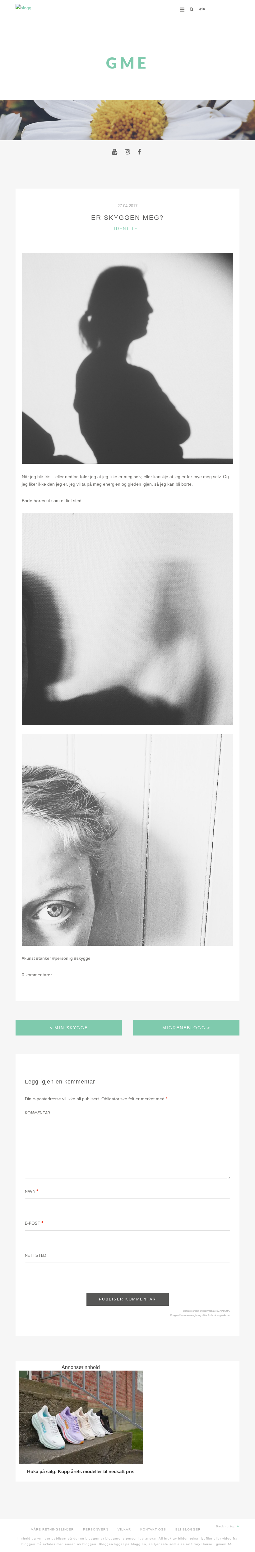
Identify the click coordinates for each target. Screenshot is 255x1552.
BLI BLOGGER (188, 1529)
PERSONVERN (95, 1529)
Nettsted (35, 1255)
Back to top (226, 1526)
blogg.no (138, 1544)
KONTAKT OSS (153, 1529)
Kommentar (37, 1113)
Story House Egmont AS (212, 1544)
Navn (32, 1191)
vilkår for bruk (209, 1315)
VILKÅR (124, 1529)
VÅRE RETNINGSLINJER (52, 1529)
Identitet (127, 228)
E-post (34, 1223)
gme (127, 63)
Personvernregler (188, 1315)
